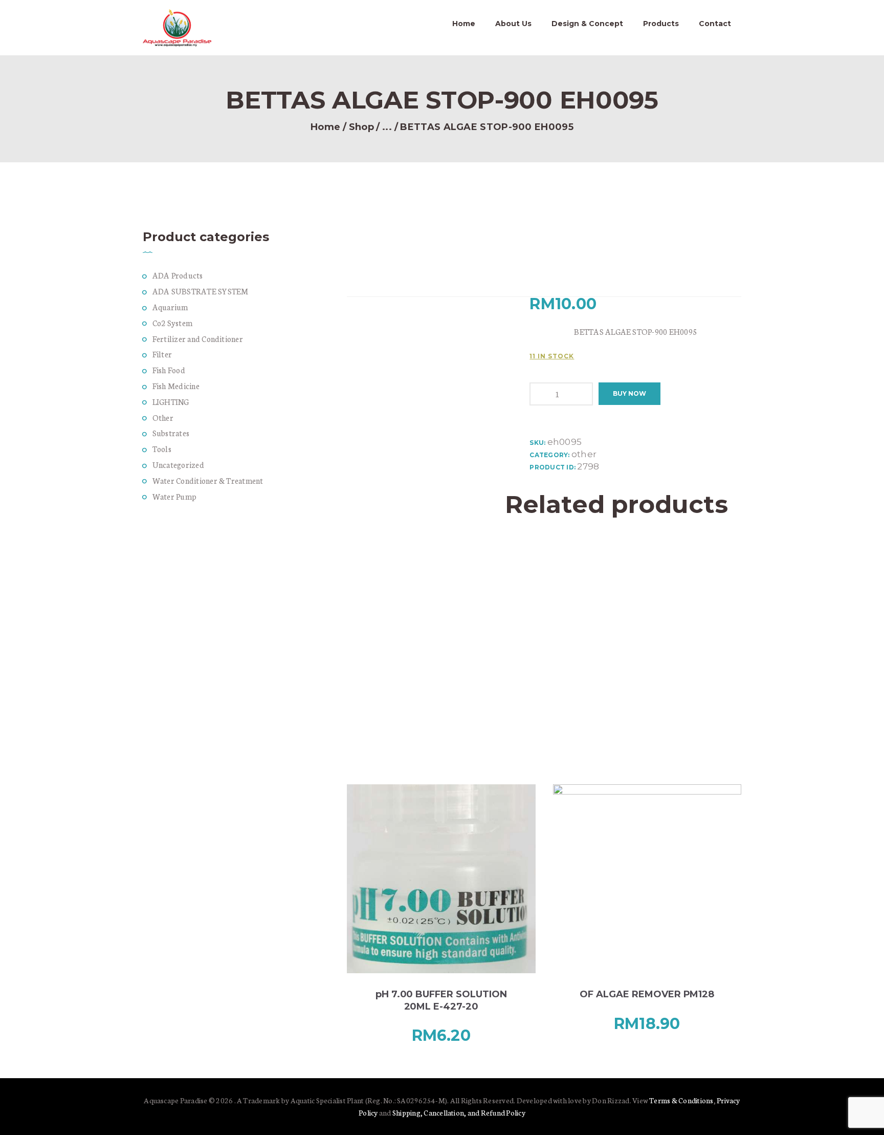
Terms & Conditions (681, 1100)
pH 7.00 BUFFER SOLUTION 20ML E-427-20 (441, 1000)
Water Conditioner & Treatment (207, 480)
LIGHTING (170, 401)
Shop (361, 127)
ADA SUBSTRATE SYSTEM (200, 291)
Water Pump (174, 496)
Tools (161, 448)
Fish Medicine (176, 385)
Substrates (170, 432)
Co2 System (172, 322)
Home (325, 127)
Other (162, 417)
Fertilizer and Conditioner (197, 338)
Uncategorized (178, 464)
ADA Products (177, 275)
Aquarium (170, 307)
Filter (162, 354)
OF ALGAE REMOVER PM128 (647, 994)
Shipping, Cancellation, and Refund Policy (458, 1112)
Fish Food (168, 370)
